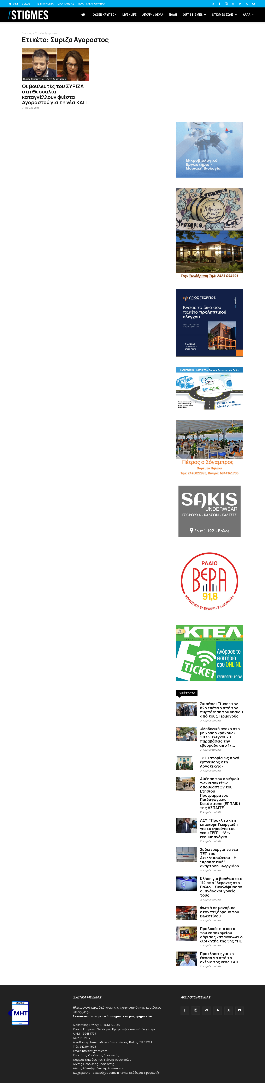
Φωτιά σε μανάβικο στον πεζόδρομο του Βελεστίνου (219, 911)
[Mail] (233, 3)
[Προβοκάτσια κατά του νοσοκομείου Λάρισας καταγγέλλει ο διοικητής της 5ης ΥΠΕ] (186, 934)
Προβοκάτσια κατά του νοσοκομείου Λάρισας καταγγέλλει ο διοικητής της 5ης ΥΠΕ (221, 934)
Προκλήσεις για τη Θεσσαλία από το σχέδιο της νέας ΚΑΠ (219, 957)
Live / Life (129, 14)
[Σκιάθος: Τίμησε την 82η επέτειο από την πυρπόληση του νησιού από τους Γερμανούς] (186, 709)
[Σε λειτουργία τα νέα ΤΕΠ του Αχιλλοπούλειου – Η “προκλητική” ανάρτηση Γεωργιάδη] (186, 854)
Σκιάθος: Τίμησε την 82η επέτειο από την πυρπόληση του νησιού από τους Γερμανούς (221, 710)
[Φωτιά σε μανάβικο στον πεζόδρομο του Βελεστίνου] (186, 913)
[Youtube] (254, 3)
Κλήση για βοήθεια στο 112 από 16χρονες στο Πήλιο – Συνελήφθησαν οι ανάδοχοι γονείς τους (221, 887)
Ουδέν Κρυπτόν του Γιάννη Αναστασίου (44, 79)
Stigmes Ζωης (223, 14)
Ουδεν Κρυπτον (105, 14)
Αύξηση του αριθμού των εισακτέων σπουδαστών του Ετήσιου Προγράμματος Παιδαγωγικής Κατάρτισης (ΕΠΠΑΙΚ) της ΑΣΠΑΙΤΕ (220, 793)
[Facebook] (219, 3)
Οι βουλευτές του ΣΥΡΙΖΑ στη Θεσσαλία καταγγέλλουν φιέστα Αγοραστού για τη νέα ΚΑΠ (54, 94)
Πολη (173, 14)
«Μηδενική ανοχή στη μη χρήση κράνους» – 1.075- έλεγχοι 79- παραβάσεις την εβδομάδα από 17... (220, 737)
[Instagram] (226, 3)
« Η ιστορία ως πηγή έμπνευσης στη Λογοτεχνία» (219, 762)
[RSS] (240, 3)
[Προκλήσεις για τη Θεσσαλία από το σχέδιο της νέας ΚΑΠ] (186, 959)
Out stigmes (193, 14)
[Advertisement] (209, 87)
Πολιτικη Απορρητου (92, 3)
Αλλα (246, 14)
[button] (213, 3)
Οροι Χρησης (66, 3)
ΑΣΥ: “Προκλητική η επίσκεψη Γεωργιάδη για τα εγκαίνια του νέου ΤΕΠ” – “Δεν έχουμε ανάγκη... (219, 828)
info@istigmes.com (94, 1051)
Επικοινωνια (45, 3)
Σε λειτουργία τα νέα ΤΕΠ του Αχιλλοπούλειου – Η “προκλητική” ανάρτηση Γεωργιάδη (219, 857)
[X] (247, 3)
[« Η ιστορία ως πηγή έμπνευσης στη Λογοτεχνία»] (184, 763)
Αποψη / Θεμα (152, 14)
